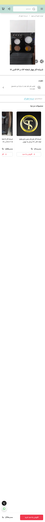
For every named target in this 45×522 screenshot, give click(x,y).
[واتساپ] (4, 508)
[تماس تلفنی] (4, 503)
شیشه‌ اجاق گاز (23, 16)
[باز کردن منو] (41, 9)
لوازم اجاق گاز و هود (37, 16)
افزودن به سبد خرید (31, 517)
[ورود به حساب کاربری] (9, 8)
